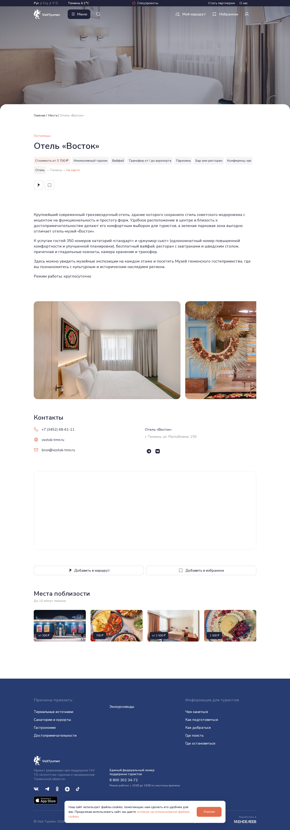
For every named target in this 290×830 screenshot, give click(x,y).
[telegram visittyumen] (47, 788)
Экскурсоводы (121, 706)
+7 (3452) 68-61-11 (58, 429)
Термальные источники (53, 711)
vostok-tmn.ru (53, 439)
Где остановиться (200, 743)
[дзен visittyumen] (67, 788)
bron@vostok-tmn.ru (58, 450)
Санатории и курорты (52, 719)
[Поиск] (98, 14)
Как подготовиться (201, 719)
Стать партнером (221, 3)
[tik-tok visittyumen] (78, 788)
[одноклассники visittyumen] (57, 788)
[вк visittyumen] (36, 788)
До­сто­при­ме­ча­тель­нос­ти (55, 735)
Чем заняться (196, 711)
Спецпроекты (147, 3)
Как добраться (198, 727)
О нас (243, 3)
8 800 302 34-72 (123, 780)
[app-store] (46, 800)
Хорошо (209, 811)
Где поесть (194, 735)
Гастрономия (45, 727)
